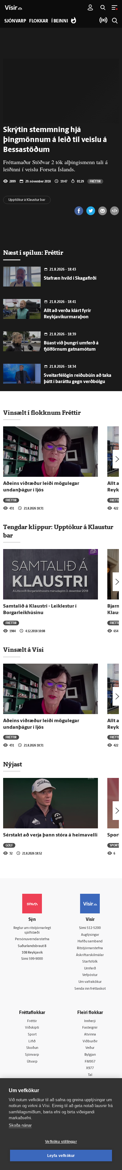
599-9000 (36, 959)
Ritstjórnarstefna (90, 948)
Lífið (32, 1041)
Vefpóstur (90, 975)
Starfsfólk (90, 962)
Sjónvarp (32, 1055)
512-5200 (94, 928)
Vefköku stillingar (61, 1141)
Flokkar (38, 21)
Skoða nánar (20, 1125)
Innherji (90, 1021)
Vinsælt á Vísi (23, 649)
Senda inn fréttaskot (90, 989)
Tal (90, 1075)
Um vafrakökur (90, 982)
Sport (32, 1034)
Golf (9, 845)
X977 (90, 1068)
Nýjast (12, 764)
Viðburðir (90, 1041)
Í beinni (59, 21)
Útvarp (32, 1061)
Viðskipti (32, 1028)
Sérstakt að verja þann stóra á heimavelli (50, 835)
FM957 (90, 1061)
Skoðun (32, 1048)
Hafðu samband (90, 941)
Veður (89, 1048)
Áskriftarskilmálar (90, 955)
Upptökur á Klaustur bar (26, 200)
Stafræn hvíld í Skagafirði (70, 278)
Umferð (90, 968)
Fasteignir (90, 1028)
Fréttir (95, 181)
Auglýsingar (90, 935)
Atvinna (90, 1034)
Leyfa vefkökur (61, 1155)
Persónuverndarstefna (32, 939)
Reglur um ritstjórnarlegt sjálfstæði (32, 930)
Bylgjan (90, 1055)
